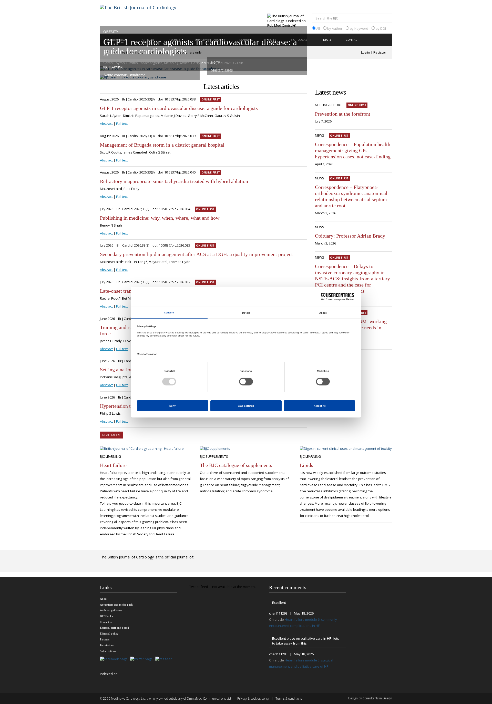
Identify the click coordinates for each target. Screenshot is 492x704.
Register (379, 52)
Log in (365, 52)
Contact (352, 40)
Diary (327, 40)
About (103, 598)
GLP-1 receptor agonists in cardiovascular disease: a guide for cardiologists (179, 108)
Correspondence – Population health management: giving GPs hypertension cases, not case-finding (353, 150)
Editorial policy (109, 633)
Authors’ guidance (111, 610)
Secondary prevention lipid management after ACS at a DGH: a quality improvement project (196, 254)
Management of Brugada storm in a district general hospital (162, 145)
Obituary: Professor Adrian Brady (350, 236)
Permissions (107, 645)
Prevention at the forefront (342, 114)
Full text (122, 123)
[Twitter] (142, 659)
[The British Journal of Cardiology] (144, 16)
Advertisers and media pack (116, 604)
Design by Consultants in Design (370, 698)
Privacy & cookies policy (253, 698)
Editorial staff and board (114, 627)
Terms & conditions (288, 698)
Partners (104, 639)
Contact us (106, 622)
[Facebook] (115, 659)
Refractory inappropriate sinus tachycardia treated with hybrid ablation (174, 181)
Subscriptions (108, 650)
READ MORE (111, 435)
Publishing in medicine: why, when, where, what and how (159, 218)
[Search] (387, 19)
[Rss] (165, 659)
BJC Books (106, 616)
